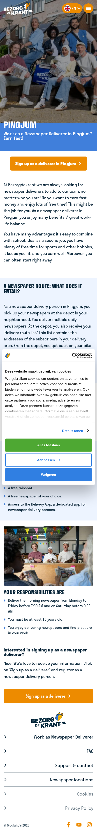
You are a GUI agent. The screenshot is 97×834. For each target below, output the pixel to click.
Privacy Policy (79, 808)
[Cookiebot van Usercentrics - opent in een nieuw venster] (72, 355)
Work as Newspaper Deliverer (63, 736)
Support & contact (74, 765)
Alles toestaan (48, 445)
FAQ (90, 751)
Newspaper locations (71, 779)
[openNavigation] (88, 8)
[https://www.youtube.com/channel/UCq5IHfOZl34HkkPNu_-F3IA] (79, 825)
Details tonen (72, 430)
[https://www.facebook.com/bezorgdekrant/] (69, 825)
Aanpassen (46, 460)
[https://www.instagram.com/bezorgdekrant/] (89, 825)
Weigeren (48, 475)
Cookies (85, 793)
